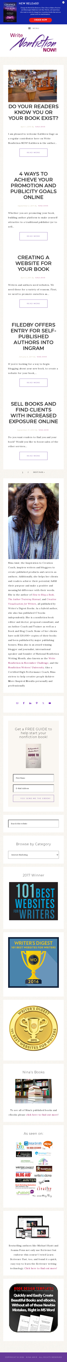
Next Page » (39, 472)
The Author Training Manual (24, 599)
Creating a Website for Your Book (33, 263)
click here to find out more (42, 1114)
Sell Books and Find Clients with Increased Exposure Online (33, 412)
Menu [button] (36, 28)
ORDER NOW (40, 20)
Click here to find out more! (40, 1268)
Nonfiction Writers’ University (26, 667)
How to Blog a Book (43, 594)
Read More (33, 152)
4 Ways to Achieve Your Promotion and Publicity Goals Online (33, 185)
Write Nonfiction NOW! (33, 42)
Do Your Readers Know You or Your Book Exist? (33, 112)
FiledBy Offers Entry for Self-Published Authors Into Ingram (33, 336)
